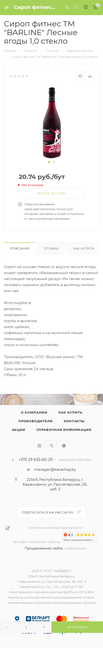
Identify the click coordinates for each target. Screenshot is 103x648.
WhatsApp (64, 445)
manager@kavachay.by (55, 469)
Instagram (39, 445)
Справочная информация (64, 430)
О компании (34, 412)
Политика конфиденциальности (55, 528)
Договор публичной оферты (36, 542)
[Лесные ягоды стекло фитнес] (51, 122)
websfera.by (76, 548)
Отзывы (51, 248)
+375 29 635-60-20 (35, 460)
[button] (49, 162)
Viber (51, 445)
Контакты (74, 421)
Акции (18, 430)
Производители (35, 421)
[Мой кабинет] (86, 7)
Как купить (83, 248)
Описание (19, 248)
